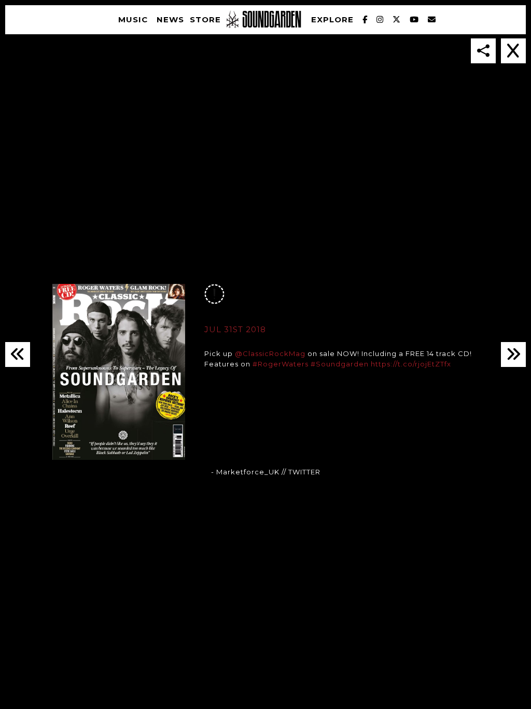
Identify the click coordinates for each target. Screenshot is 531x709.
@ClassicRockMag (270, 353)
